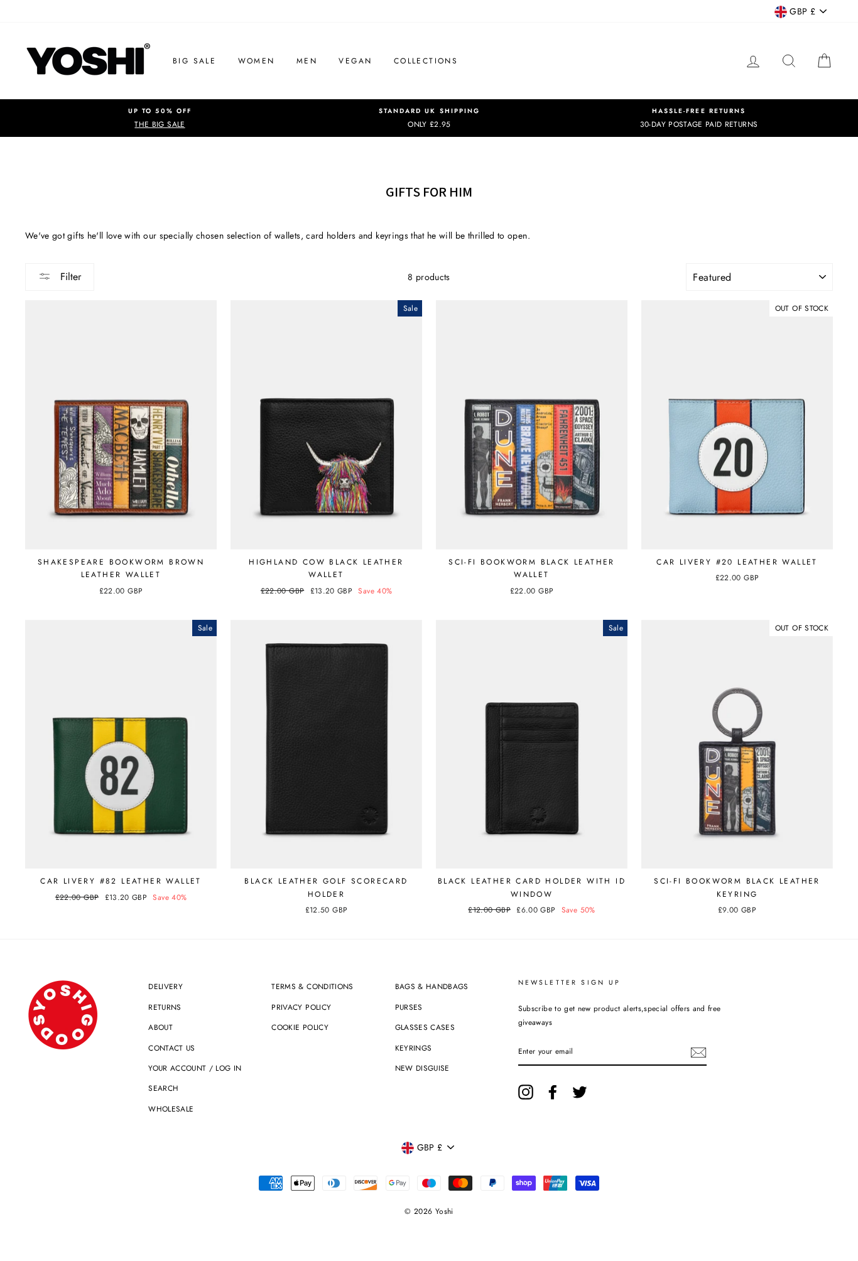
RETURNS (164, 1007)
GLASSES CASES (425, 1027)
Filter (69, 276)
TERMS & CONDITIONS (312, 986)
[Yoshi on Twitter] (579, 1092)
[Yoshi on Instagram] (525, 1092)
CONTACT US (171, 1047)
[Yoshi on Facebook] (552, 1092)
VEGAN (355, 61)
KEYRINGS (413, 1047)
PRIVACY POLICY (301, 1007)
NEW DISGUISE (422, 1068)
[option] (160, 118)
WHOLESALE (170, 1108)
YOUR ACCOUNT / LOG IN (194, 1068)
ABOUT (160, 1027)
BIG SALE (194, 61)
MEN (306, 61)
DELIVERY (165, 986)
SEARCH (163, 1088)
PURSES (409, 1007)
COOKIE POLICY (300, 1027)
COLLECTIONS (426, 61)
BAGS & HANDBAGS (432, 986)
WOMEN (256, 61)
